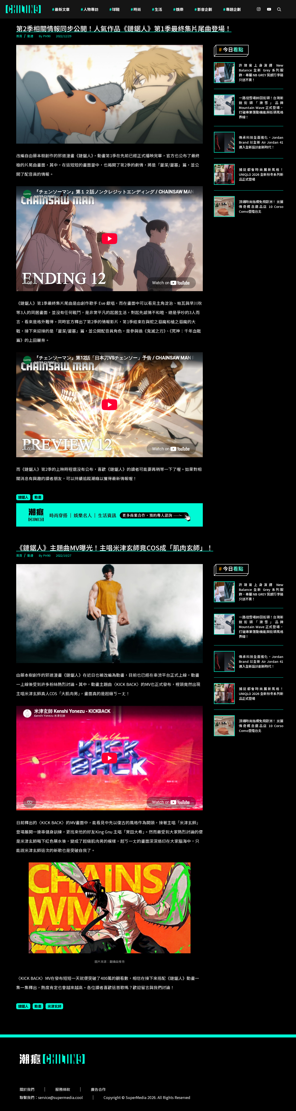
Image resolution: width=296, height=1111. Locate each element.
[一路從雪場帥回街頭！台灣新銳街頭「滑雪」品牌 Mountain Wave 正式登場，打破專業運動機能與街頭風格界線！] (224, 105)
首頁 (19, 36)
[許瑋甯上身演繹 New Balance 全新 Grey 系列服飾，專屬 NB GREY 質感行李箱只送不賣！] (224, 72)
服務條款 (62, 1089)
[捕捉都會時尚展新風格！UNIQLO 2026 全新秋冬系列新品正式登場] (224, 174)
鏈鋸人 (23, 497)
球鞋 (114, 9)
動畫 (37, 497)
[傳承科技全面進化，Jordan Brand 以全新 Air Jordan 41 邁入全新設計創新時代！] (224, 142)
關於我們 (27, 1089)
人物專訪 (89, 9)
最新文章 (61, 9)
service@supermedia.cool (60, 1097)
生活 (157, 9)
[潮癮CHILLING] (23, 9)
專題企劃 (232, 9)
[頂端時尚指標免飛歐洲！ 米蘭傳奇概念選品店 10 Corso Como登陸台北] (224, 206)
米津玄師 (54, 1006)
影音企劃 (203, 9)
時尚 (136, 9)
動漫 (30, 36)
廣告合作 (98, 1089)
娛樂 (178, 9)
